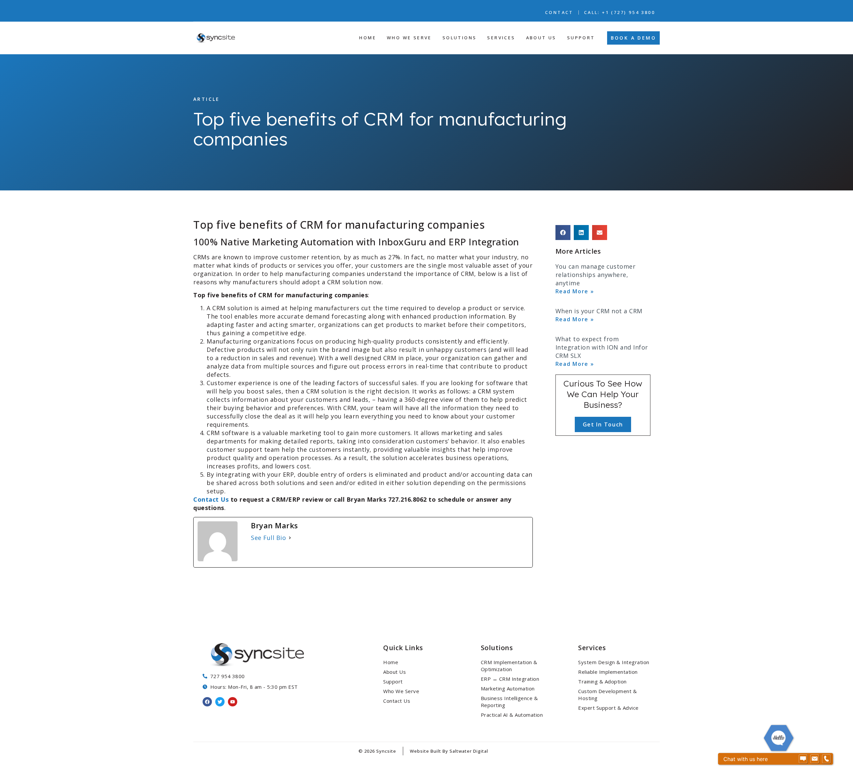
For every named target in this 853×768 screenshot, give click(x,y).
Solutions (497, 647)
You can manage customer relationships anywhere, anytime (595, 274)
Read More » (574, 291)
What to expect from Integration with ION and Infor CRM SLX (601, 347)
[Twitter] (220, 701)
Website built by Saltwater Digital (449, 751)
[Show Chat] (803, 759)
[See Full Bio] (290, 538)
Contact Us (212, 499)
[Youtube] (232, 701)
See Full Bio (268, 538)
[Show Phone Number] (826, 759)
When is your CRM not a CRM (598, 311)
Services (592, 647)
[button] (562, 232)
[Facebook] (207, 701)
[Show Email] (814, 759)
